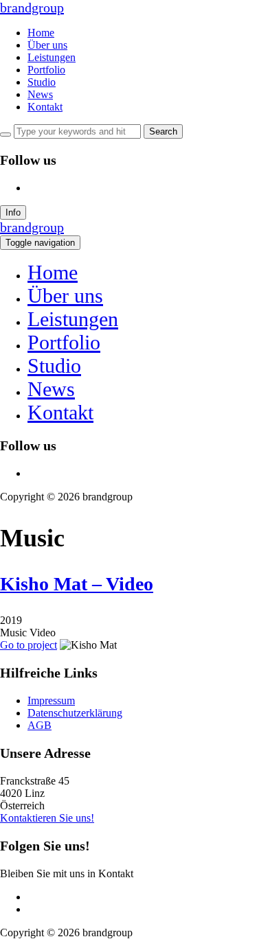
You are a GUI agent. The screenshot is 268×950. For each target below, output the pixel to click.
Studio (41, 82)
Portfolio (46, 70)
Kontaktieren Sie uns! (47, 818)
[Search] (5, 134)
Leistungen (51, 57)
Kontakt (45, 107)
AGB (39, 725)
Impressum (51, 700)
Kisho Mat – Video (76, 583)
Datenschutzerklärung (74, 713)
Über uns (47, 45)
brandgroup (32, 7)
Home (40, 32)
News (40, 94)
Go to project (28, 645)
